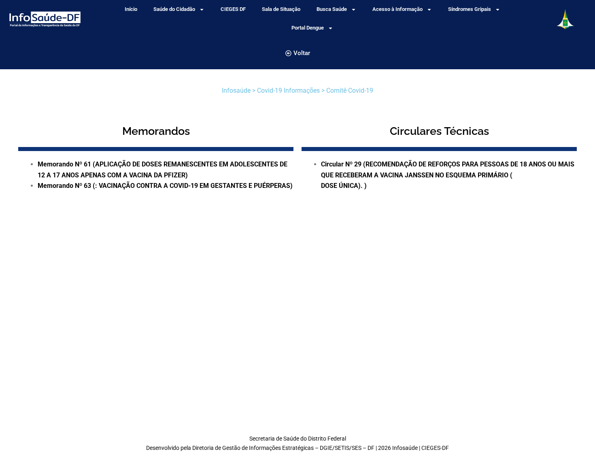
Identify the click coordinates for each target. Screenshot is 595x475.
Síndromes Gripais (469, 9)
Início (131, 9)
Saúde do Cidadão (174, 9)
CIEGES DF (233, 9)
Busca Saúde (332, 9)
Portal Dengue (307, 28)
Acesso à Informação (397, 9)
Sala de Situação (281, 9)
